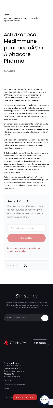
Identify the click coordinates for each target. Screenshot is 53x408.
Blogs (6, 388)
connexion (40, 342)
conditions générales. (16, 251)
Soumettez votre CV (12, 365)
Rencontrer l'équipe (12, 376)
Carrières (8, 380)
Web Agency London (19, 397)
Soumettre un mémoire (14, 371)
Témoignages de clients (14, 384)
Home (6, 15)
